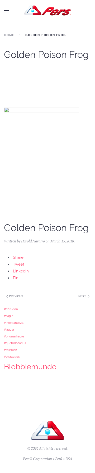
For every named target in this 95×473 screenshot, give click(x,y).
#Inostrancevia (13, 322)
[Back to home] (48, 10)
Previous (15, 296)
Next (82, 296)
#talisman (10, 349)
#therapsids (12, 356)
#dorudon (11, 309)
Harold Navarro (33, 240)
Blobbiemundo (30, 366)
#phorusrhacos (14, 336)
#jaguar (9, 329)
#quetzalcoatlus (15, 343)
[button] (6, 10)
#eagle (8, 315)
